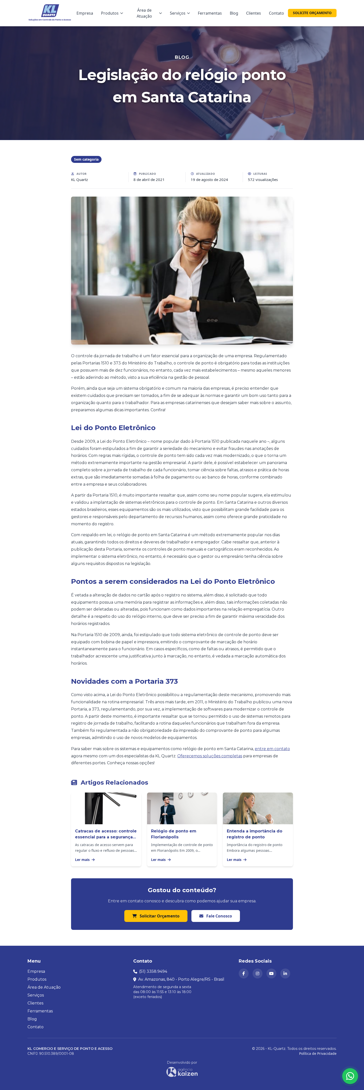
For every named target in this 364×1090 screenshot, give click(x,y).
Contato (276, 13)
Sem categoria (86, 159)
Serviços (177, 13)
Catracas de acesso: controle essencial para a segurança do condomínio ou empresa (106, 837)
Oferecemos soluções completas (209, 756)
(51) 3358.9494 (153, 971)
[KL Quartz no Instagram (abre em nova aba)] (257, 973)
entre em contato (272, 748)
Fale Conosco (218, 916)
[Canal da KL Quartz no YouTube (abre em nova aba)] (271, 973)
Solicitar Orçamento (159, 916)
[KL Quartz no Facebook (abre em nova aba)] (244, 973)
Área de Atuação (144, 13)
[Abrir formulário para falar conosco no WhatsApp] (350, 1076)
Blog (234, 13)
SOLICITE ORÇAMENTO (312, 12)
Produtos (110, 13)
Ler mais (83, 859)
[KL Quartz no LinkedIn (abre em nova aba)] (285, 973)
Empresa (85, 13)
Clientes (253, 13)
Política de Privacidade (318, 1053)
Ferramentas (210, 13)
